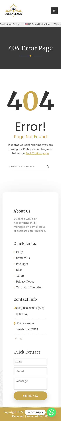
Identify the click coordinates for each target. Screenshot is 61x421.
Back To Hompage (37, 153)
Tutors (20, 275)
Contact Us (23, 258)
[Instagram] (21, 338)
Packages (22, 263)
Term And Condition (29, 287)
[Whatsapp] (51, 412)
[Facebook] (15, 338)
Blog (19, 269)
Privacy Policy (25, 281)
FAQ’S (20, 252)
